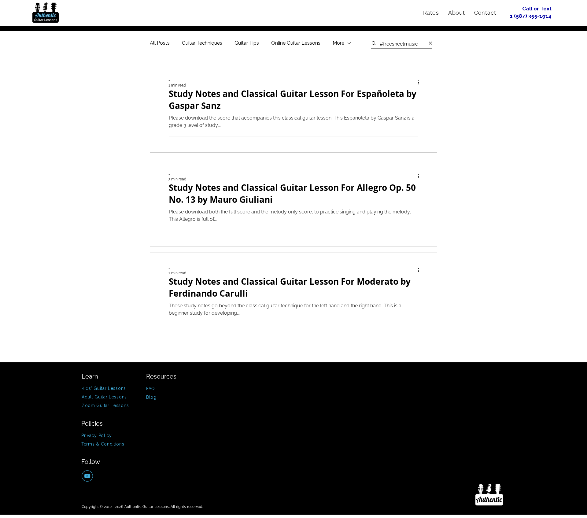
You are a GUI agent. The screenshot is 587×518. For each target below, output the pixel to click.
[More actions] (420, 82)
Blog (151, 397)
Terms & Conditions (102, 444)
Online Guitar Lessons (295, 43)
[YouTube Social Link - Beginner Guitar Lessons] (87, 476)
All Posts (160, 43)
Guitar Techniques (202, 43)
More (338, 43)
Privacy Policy (96, 435)
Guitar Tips (246, 43)
